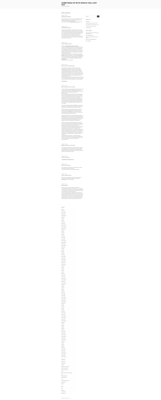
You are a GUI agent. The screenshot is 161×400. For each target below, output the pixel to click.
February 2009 (63, 237)
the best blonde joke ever (70, 159)
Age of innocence (65, 165)
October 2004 (63, 319)
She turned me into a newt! (68, 87)
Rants (62, 374)
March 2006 (63, 292)
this (65, 103)
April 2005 (62, 309)
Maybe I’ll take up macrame (68, 145)
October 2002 (63, 355)
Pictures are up (64, 179)
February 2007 (63, 275)
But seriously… (88, 21)
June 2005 (62, 306)
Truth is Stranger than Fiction (65, 380)
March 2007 (63, 273)
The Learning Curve (64, 377)
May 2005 (62, 308)
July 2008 (62, 248)
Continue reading (64, 81)
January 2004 (63, 333)
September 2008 (63, 245)
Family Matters (63, 361)
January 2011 (63, 210)
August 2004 (63, 322)
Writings (62, 383)
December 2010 (63, 212)
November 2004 (63, 317)
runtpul (87, 35)
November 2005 (63, 298)
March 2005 (63, 311)
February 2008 (63, 256)
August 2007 (63, 265)
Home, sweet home (66, 175)
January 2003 (63, 350)
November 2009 (63, 226)
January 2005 (63, 314)
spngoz (87, 32)
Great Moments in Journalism (65, 366)
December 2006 (63, 278)
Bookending (64, 185)
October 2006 (63, 281)
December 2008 (63, 240)
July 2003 (62, 342)
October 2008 (63, 243)
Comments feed (63, 391)
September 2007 (63, 264)
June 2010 (62, 218)
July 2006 (62, 286)
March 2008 (63, 254)
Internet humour (65, 157)
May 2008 (62, 251)
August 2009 (63, 229)
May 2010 (62, 220)
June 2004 (62, 325)
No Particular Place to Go (64, 369)
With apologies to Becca (93, 39)
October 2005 (63, 300)
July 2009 (62, 231)
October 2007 (63, 262)
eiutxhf (87, 36)
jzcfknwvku (87, 39)
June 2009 (62, 232)
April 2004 (62, 328)
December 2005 (63, 297)
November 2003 (63, 336)
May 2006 (62, 289)
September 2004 (63, 320)
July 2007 (62, 267)
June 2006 (62, 287)
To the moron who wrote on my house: (91, 26)
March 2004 (63, 330)
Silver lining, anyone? (66, 43)
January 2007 (63, 276)
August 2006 (63, 284)
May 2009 (62, 234)
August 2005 (63, 303)
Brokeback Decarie (66, 27)
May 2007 (62, 270)
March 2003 (63, 347)
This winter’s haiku (88, 27)
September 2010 (63, 215)
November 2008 (63, 242)
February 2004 (63, 331)
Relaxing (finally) (91, 35)
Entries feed (63, 390)
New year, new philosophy (68, 65)
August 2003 (63, 341)
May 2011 (62, 209)
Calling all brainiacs (66, 16)
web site (70, 111)
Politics (62, 371)
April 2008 (62, 253)
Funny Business (63, 363)
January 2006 (63, 295)
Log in (62, 388)
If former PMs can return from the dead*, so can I (92, 24)
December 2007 (63, 259)
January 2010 (63, 223)
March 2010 (63, 221)
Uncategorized (63, 382)
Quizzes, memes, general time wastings (66, 372)
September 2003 (63, 339)
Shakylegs (64, 159)
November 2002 (63, 353)
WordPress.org (63, 393)
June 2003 (62, 344)
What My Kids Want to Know (74, 21)
